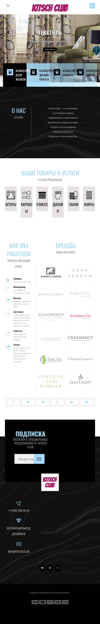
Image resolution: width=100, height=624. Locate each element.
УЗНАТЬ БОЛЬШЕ (50, 49)
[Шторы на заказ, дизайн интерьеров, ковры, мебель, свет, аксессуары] (50, 8)
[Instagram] (50, 568)
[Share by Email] (86, 402)
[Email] (58, 568)
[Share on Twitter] (28, 402)
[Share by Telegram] (72, 402)
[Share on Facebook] (14, 402)
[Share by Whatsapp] (57, 402)
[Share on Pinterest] (43, 402)
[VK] (42, 568)
